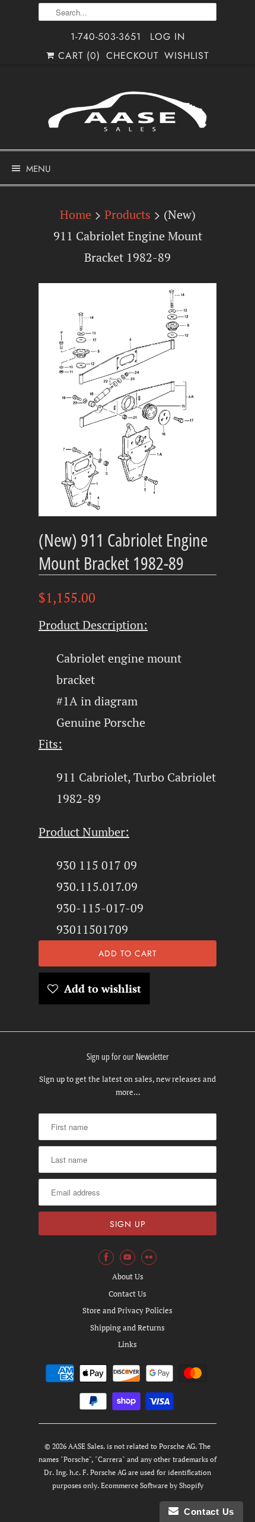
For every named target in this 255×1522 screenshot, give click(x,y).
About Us (128, 1276)
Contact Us (127, 1293)
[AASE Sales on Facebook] (106, 1257)
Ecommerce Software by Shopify (152, 1485)
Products (127, 214)
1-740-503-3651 (106, 36)
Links (127, 1344)
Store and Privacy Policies (127, 1310)
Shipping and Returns (127, 1327)
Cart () (77, 55)
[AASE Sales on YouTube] (127, 1257)
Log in (167, 36)
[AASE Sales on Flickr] (149, 1257)
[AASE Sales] (127, 111)
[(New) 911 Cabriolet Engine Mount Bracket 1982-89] (127, 399)
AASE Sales (85, 1446)
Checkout (132, 55)
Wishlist (186, 55)
